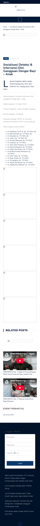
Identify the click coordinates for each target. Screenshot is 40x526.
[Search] (35, 2)
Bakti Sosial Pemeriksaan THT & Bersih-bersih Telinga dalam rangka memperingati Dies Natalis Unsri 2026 (19, 478)
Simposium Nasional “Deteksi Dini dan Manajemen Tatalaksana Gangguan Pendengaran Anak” (18, 504)
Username (10, 437)
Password (10, 445)
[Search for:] (10, 2)
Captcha (10, 453)
